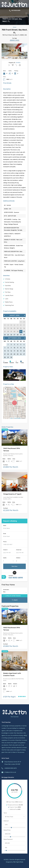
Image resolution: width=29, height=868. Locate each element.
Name (4, 525)
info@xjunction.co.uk (10, 772)
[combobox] (8, 561)
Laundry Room (9, 295)
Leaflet (11, 418)
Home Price (7, 830)
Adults (4, 557)
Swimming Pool (9, 305)
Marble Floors (9, 302)
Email (4, 533)
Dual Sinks (8, 285)
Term (5, 813)
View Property (15, 442)
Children (18, 557)
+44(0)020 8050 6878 (10, 768)
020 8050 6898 (15, 10)
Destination (6, 589)
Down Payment (8, 839)
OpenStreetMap (17, 418)
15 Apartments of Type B (12, 494)
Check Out (18, 549)
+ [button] (5, 389)
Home (14, 27)
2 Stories (7, 279)
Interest (6, 821)
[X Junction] (14, 7)
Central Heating (9, 282)
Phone (5, 541)
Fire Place (7, 292)
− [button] (5, 391)
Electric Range (9, 289)
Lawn (6, 298)
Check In (5, 549)
